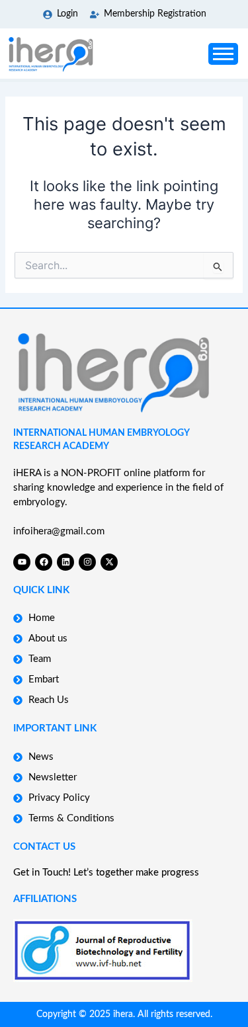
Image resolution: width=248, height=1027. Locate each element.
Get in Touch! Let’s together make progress (106, 873)
